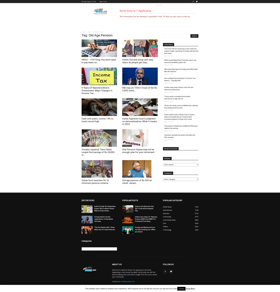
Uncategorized (127, 146)
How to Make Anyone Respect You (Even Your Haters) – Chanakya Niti (180, 79)
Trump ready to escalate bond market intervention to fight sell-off (177, 98)
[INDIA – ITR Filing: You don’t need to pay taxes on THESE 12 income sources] (99, 48)
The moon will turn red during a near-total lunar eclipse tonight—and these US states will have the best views (181, 51)
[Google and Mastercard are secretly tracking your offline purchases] (127, 230)
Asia (124, 56)
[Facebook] (193, 1)
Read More (190, 289)
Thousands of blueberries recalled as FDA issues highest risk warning (181, 127)
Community (85, 146)
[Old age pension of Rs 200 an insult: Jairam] (140, 169)
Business (85, 56)
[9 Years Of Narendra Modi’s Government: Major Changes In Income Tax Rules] (99, 76)
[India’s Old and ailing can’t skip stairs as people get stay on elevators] (140, 48)
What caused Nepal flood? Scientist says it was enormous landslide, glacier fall (180, 61)
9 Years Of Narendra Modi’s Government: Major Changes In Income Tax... (97, 91)
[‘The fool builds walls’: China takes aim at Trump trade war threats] (87, 230)
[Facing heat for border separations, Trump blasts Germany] (87, 219)
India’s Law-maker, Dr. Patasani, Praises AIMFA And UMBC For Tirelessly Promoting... (146, 219)
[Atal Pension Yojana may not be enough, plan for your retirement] (140, 138)
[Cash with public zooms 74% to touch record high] (99, 107)
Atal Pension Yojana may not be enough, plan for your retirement (138, 151)
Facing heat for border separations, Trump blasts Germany (103, 219)
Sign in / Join (103, 1)
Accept (181, 289)
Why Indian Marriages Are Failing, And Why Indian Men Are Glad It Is (181, 70)
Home (83, 32)
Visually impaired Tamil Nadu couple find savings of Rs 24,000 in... (98, 152)
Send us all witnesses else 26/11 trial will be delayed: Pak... (144, 208)
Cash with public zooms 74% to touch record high (97, 120)
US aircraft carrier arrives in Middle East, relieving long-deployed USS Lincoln (181, 107)
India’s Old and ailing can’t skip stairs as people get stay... (137, 61)
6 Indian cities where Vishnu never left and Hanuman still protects (178, 89)
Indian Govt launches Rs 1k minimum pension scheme (95, 181)
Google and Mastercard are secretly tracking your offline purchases (145, 229)
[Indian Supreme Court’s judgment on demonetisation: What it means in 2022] (140, 107)
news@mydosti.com (128, 281)
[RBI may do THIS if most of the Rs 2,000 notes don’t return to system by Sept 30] (140, 76)
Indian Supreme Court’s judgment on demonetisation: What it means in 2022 (139, 121)
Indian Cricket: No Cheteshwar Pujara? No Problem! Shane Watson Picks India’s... (105, 208)
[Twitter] (196, 1)
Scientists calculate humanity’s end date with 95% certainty (179, 136)
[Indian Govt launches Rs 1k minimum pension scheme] (99, 169)
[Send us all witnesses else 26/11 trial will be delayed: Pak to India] (127, 208)
